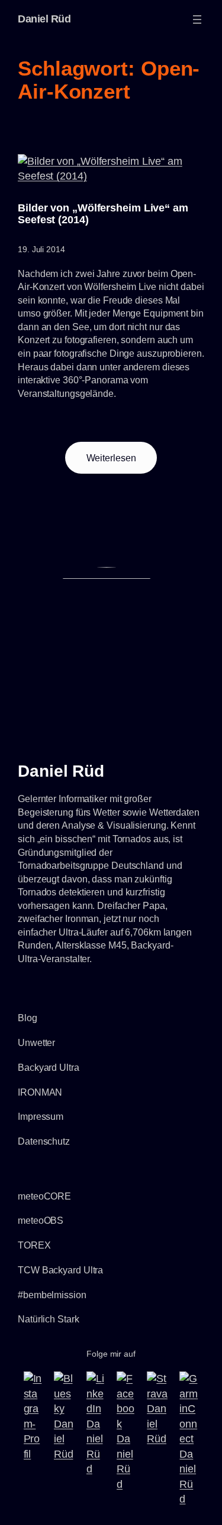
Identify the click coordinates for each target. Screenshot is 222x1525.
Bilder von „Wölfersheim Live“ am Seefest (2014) (103, 214)
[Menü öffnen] (197, 19)
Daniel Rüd (44, 19)
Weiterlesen (121, 463)
